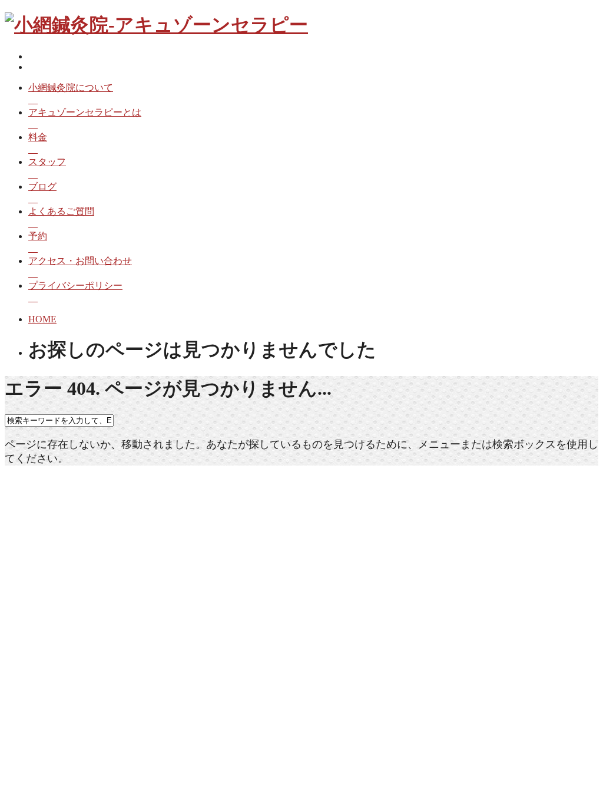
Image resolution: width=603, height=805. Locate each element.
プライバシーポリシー (75, 286)
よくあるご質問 (61, 211)
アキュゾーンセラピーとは (84, 112)
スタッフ (47, 162)
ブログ (42, 187)
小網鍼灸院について (70, 88)
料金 (37, 137)
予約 (37, 236)
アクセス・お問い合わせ (80, 261)
